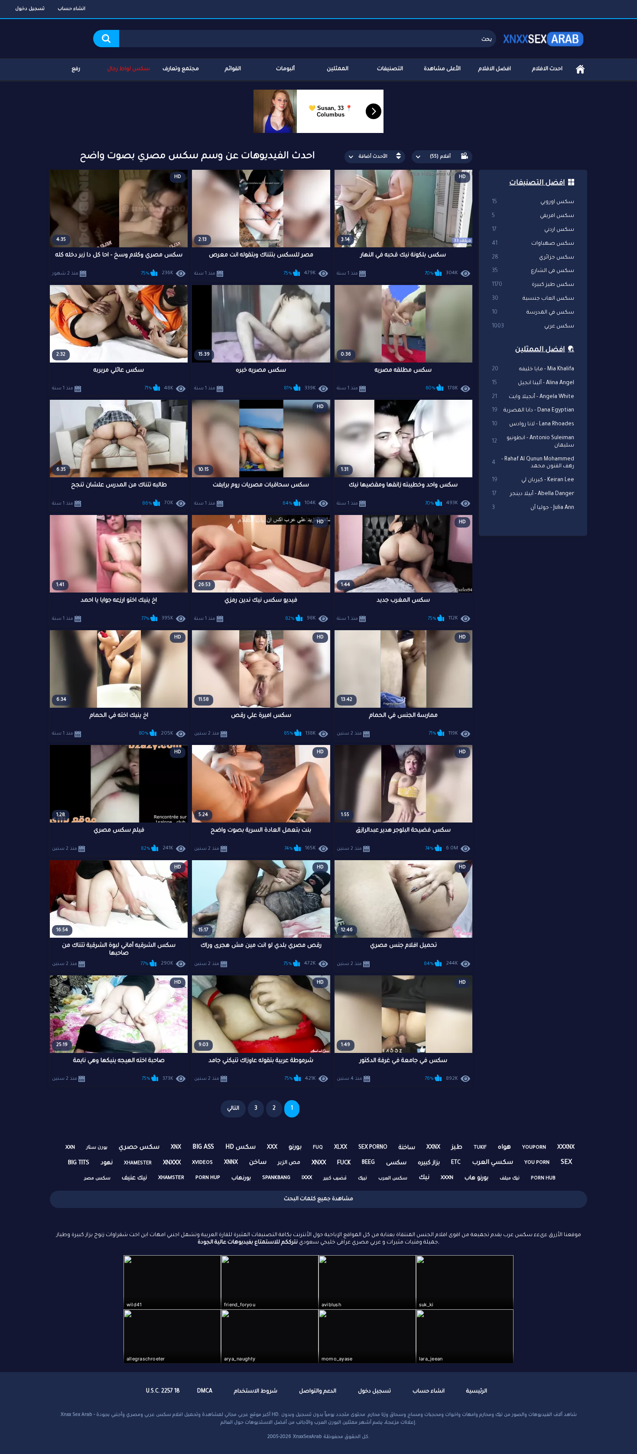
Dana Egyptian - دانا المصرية (533, 411)
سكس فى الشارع (533, 271)
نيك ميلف (510, 1178)
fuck (344, 1163)
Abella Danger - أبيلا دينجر (533, 494)
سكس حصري (139, 1147)
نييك (362, 1178)
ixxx (307, 1178)
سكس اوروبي (533, 202)
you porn (536, 1163)
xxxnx (566, 1148)
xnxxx (172, 1163)
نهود (107, 1163)
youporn (534, 1148)
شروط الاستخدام (255, 1392)
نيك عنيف (134, 1178)
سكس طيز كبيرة (533, 285)
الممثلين (337, 69)
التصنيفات (390, 69)
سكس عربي (533, 327)
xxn (70, 1148)
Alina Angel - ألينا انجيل (533, 383)
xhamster (171, 1178)
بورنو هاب (476, 1178)
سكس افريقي (533, 216)
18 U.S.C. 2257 (163, 1392)
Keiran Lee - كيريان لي (533, 480)
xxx (272, 1148)
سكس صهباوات (533, 244)
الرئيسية (580, 69)
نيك (424, 1178)
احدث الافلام (547, 69)
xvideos (202, 1163)
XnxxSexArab (307, 1437)
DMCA (204, 1392)
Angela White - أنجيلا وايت (533, 397)
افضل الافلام (494, 69)
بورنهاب (241, 1179)
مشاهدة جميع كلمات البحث (318, 1199)
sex (566, 1162)
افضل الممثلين (540, 350)
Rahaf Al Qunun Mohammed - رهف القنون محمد (533, 463)
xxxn (447, 1178)
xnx (176, 1148)
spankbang (276, 1178)
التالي (233, 1109)
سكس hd (240, 1147)
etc (456, 1163)
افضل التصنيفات (537, 183)
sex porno (372, 1148)
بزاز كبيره (429, 1163)
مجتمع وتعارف (180, 69)
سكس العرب (392, 1178)
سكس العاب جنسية (533, 299)
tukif (480, 1147)
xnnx (231, 1163)
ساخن (257, 1162)
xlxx (340, 1148)
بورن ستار (96, 1147)
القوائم (233, 69)
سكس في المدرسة (533, 313)
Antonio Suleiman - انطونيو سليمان (533, 442)
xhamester (138, 1163)
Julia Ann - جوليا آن (533, 508)
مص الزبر (289, 1163)
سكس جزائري (533, 258)
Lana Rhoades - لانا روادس (533, 424)
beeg (368, 1163)
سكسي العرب (492, 1162)
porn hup (207, 1178)
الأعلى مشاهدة (442, 69)
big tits (78, 1163)
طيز (457, 1147)
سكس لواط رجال (128, 69)
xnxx (319, 1163)
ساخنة (407, 1148)
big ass (203, 1147)
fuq (318, 1147)
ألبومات (285, 69)
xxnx (433, 1148)
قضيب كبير (335, 1178)
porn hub (543, 1178)
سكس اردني (533, 230)
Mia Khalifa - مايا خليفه (533, 369)
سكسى (396, 1163)
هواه (504, 1147)
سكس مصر (97, 1178)
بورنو (295, 1147)
